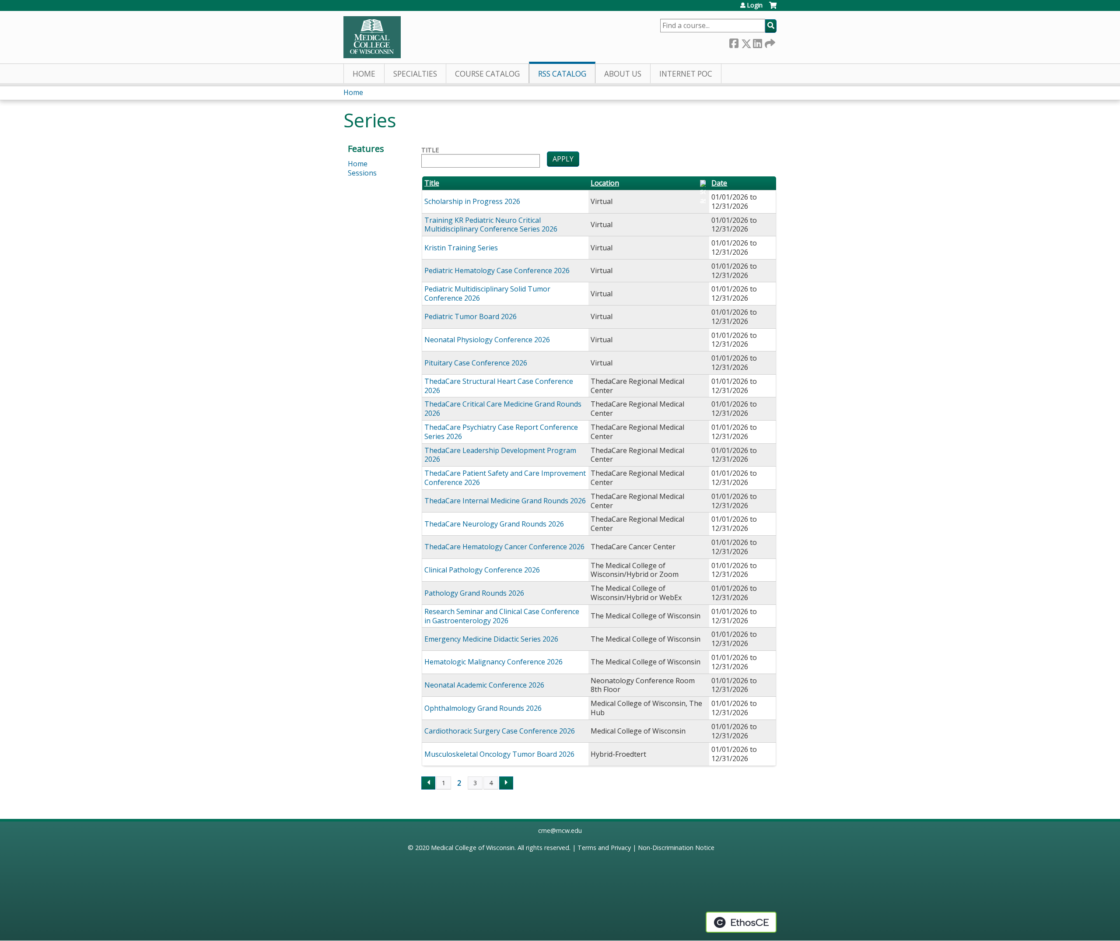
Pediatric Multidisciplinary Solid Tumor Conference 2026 (487, 293)
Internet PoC (685, 74)
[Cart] (773, 8)
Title (430, 150)
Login (755, 5)
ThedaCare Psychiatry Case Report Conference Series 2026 (501, 431)
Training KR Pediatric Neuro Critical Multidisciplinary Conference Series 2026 (490, 224)
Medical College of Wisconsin (472, 847)
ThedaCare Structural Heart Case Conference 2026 (498, 385)
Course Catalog (487, 74)
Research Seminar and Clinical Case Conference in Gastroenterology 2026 (501, 616)
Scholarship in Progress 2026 (472, 201)
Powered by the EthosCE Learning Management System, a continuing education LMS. (741, 922)
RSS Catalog (562, 74)
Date (719, 183)
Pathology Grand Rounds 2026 (474, 593)
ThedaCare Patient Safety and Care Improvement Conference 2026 (505, 477)
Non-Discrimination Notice (676, 847)
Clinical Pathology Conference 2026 (482, 570)
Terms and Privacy (604, 847)
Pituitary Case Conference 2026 (475, 363)
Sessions (362, 173)
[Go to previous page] (428, 783)
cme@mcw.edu (560, 830)
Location (605, 183)
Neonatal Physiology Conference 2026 (487, 339)
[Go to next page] (506, 783)
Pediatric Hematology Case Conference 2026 (497, 270)
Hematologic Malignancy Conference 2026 (493, 662)
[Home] (372, 37)
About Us (622, 74)
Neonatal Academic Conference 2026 (484, 685)
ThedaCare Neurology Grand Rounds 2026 (494, 524)
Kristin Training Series (461, 248)
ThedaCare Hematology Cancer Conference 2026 (504, 546)
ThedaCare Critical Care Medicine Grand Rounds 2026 (502, 408)
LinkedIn (757, 42)
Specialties (415, 74)
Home (364, 74)
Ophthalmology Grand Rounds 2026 (483, 708)
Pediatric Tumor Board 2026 (470, 316)
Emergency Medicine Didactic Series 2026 (491, 639)
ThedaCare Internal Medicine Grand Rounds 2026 (505, 501)
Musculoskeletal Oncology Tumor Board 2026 (499, 754)
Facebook (733, 42)
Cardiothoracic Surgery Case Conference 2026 (499, 731)
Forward (769, 42)
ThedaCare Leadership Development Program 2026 (500, 455)
